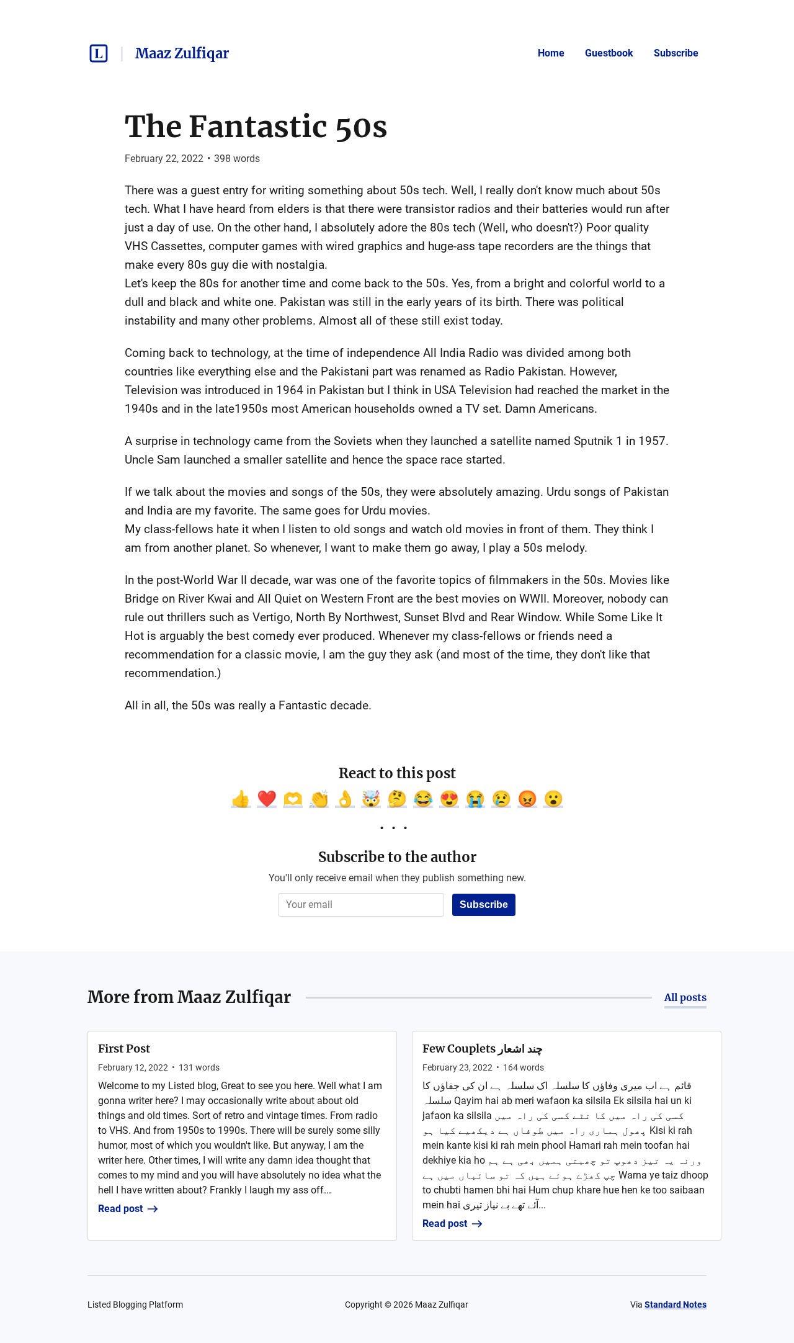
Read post (120, 1209)
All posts (685, 997)
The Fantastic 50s (256, 126)
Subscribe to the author (397, 857)
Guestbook (609, 53)
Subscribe (676, 53)
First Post (124, 1048)
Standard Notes (676, 1304)
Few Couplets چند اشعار (482, 1048)
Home (551, 53)
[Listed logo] (98, 53)
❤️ (267, 798)
